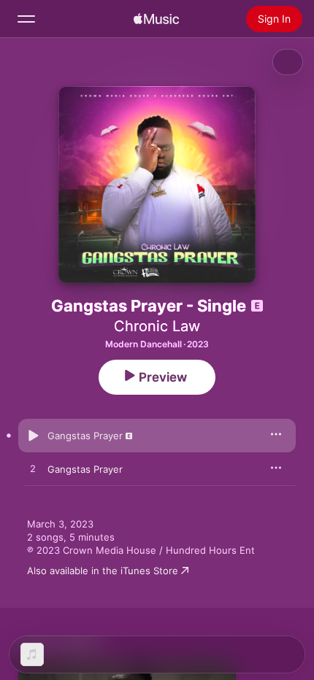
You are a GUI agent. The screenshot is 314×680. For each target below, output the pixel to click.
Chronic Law (157, 326)
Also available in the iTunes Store (102, 570)
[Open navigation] (26, 19)
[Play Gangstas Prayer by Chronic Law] (32, 435)
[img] (156, 19)
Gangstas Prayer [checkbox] (85, 435)
